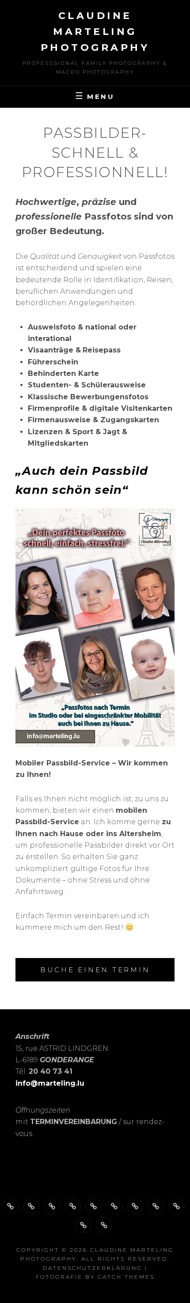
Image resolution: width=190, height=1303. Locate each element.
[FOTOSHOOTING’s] (94, 1206)
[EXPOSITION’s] (156, 1206)
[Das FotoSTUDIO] (52, 1206)
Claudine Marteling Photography (95, 31)
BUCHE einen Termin (95, 970)
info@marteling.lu (49, 1083)
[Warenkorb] (104, 1225)
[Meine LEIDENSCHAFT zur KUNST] (114, 1206)
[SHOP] (177, 1206)
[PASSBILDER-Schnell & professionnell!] (73, 1206)
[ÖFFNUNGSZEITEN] (31, 1206)
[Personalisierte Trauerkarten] (135, 1206)
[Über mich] (11, 1206)
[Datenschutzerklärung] (83, 1225)
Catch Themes (126, 1276)
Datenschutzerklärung (92, 1268)
